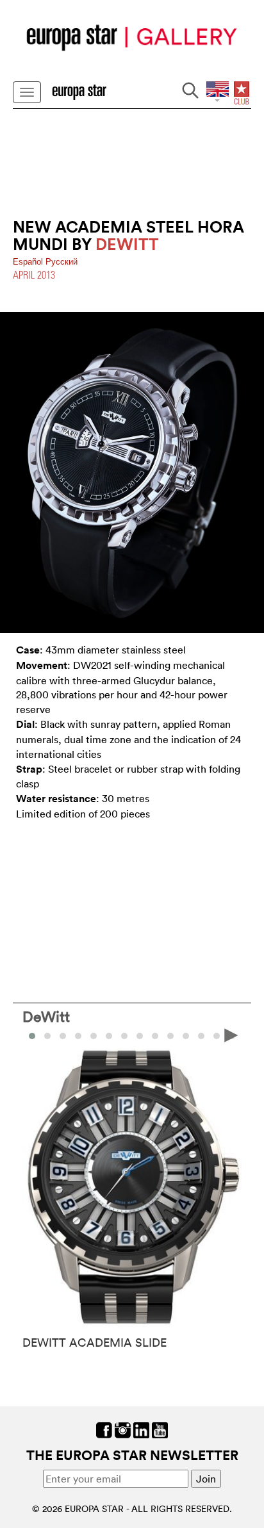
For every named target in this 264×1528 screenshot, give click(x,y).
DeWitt (46, 1016)
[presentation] (33, 1034)
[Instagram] (123, 1429)
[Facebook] (104, 1429)
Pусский (61, 262)
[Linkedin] (141, 1429)
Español (29, 262)
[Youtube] (160, 1429)
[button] (47, 1036)
